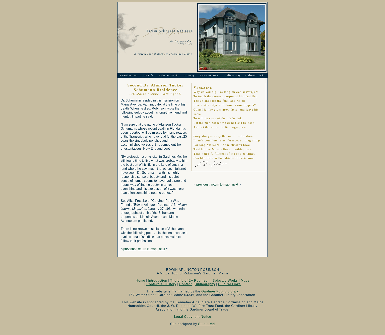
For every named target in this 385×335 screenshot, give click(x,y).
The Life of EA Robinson (190, 280)
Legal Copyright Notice (192, 316)
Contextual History (161, 284)
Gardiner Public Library (220, 291)
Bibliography (205, 284)
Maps (245, 280)
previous (129, 249)
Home (140, 280)
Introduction (157, 280)
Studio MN (206, 324)
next (162, 249)
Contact (185, 284)
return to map (147, 249)
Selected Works (225, 280)
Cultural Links (229, 284)
